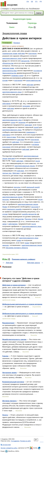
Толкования (11, 23)
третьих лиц (6, 173)
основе (5, 80)
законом (5, 245)
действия (30, 85)
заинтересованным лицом (25, 166)
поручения (32, 53)
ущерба (25, 214)
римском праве (8, 68)
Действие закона (33, 263)
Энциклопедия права (22, 19)
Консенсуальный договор (13, 382)
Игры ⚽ (32, 27)
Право (4, 207)
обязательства (7, 63)
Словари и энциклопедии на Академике (20, 8)
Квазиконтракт (8, 323)
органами (26, 106)
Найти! (38, 13)
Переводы (32, 23)
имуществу (25, 61)
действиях (6, 135)
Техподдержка (15, 441)
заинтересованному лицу (12, 120)
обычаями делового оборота (17, 248)
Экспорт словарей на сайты (9, 448)
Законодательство (9, 73)
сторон (36, 142)
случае (5, 214)
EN (28, 2)
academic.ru (9, 3)
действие (21, 53)
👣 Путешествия (6, 444)
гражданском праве (9, 53)
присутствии (11, 137)
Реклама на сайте (25, 441)
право (19, 240)
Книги (11, 27)
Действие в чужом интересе (14, 285)
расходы (17, 187)
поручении (18, 80)
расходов (34, 207)
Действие (9, 263)
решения (22, 122)
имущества (19, 219)
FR (41, 2)
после (37, 161)
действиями (12, 224)
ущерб (36, 127)
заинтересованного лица (11, 58)
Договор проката (9, 401)
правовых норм (17, 75)
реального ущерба (14, 209)
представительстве (33, 80)
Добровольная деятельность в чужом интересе (22, 304)
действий (28, 125)
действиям (6, 103)
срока (13, 122)
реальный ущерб (33, 187)
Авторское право (9, 372)
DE (32, 2)
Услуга (5, 415)
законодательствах (9, 71)
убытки (40, 219)
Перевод (16, 43)
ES (36, 2)
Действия (16, 173)
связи (4, 224)
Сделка (5, 356)
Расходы (28, 219)
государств (37, 71)
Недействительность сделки (14, 339)
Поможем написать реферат (23, 259)
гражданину (30, 132)
